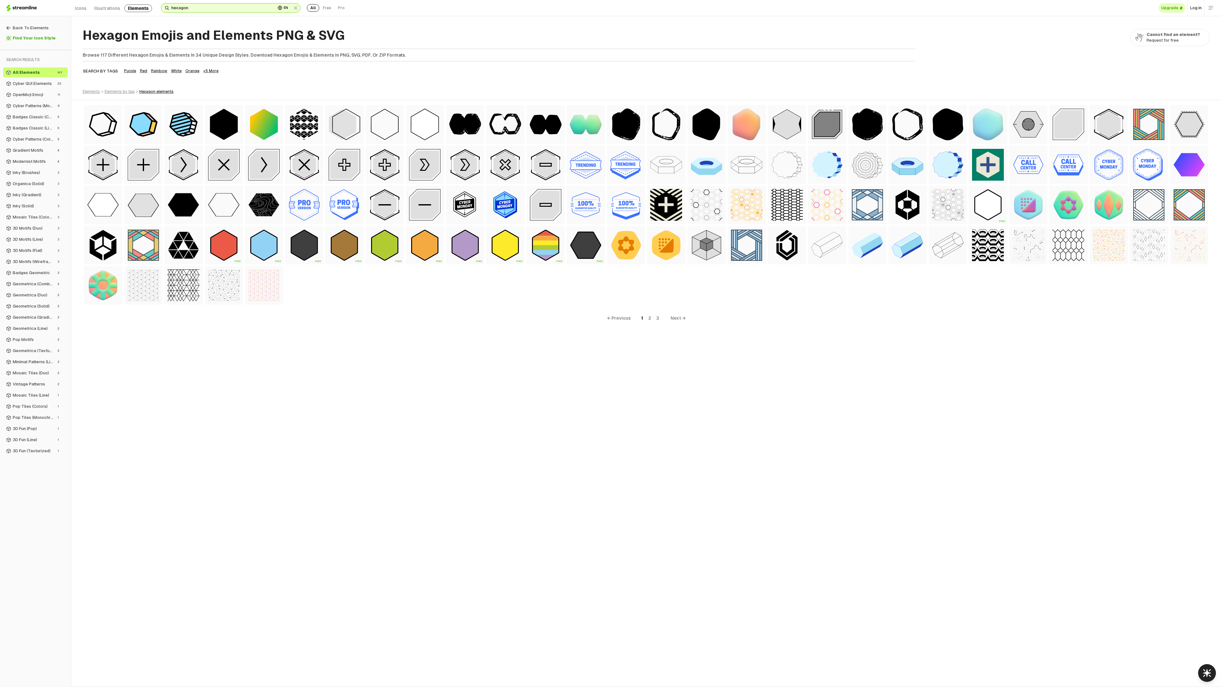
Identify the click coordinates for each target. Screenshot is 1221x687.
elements (138, 8)
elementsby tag (120, 91)
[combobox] (221, 7)
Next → (678, 318)
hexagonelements (156, 91)
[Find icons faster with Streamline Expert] (1207, 673)
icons (80, 8)
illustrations (107, 8)
